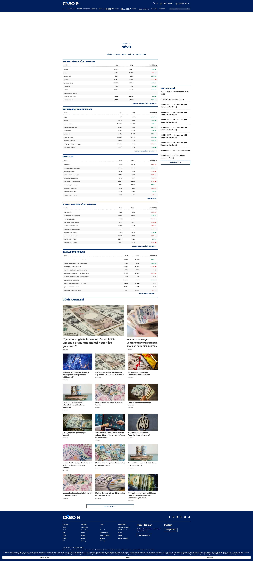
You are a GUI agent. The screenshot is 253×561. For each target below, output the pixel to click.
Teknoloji (102, 541)
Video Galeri (122, 524)
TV (100, 527)
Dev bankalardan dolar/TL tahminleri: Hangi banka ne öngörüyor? (74, 404)
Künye (120, 532)
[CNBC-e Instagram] (177, 517)
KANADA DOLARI (68, 100)
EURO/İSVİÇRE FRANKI (70, 192)
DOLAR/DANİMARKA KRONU (72, 168)
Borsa (101, 9)
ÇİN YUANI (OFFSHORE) (70, 93)
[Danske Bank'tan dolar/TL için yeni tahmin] (110, 392)
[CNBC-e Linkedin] (181, 517)
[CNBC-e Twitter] (173, 517)
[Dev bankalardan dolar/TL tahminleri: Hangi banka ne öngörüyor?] (77, 392)
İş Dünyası (84, 541)
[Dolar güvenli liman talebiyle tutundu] (143, 392)
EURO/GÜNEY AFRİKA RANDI (72, 181)
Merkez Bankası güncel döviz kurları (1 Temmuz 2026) (77, 494)
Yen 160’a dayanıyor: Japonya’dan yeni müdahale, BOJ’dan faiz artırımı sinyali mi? (142, 343)
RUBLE (65, 90)
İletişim (120, 535)
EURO (65, 73)
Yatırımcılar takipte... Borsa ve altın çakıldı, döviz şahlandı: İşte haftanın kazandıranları (110, 435)
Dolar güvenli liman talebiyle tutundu (139, 403)
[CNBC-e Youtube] (185, 517)
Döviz (64, 530)
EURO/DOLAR (67, 165)
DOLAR (66, 69)
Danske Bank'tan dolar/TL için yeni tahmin (109, 403)
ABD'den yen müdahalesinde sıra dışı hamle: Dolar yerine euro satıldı (109, 373)
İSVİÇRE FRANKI (68, 83)
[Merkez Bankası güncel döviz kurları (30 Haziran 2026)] (110, 482)
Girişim (83, 538)
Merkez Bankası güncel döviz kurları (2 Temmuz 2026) (142, 464)
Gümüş (109, 54)
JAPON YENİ (67, 76)
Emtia (138, 54)
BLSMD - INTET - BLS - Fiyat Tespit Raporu (175, 150)
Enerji (83, 535)
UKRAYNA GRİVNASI (69, 141)
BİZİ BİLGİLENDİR (144, 535)
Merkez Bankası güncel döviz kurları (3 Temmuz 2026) (110, 464)
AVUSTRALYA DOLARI (70, 96)
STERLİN (66, 80)
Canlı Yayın (84, 527)
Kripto (131, 54)
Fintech (102, 524)
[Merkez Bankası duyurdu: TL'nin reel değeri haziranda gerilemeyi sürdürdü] (77, 452)
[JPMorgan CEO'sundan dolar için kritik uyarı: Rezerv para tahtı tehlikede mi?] (77, 362)
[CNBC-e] (71, 3)
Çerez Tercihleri (123, 538)
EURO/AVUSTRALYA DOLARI (71, 175)
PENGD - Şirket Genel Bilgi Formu (172, 99)
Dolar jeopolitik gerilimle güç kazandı (74, 434)
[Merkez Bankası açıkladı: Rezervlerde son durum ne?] (143, 362)
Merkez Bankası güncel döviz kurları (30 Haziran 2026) (110, 494)
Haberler (84, 524)
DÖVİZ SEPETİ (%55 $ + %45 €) (72, 144)
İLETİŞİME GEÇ (170, 530)
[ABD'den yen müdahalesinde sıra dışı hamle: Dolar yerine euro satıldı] (110, 362)
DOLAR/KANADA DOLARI (71, 178)
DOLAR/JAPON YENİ (69, 171)
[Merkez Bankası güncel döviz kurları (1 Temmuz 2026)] (77, 482)
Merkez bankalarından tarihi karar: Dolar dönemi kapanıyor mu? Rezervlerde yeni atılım (142, 495)
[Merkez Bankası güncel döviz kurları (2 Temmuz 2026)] (143, 452)
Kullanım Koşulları (123, 527)
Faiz (144, 54)
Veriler (83, 532)
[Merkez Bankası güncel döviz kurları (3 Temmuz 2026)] (110, 452)
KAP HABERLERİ (168, 88)
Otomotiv (102, 530)
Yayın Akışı (84, 530)
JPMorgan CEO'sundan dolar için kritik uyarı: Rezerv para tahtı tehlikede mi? (76, 374)
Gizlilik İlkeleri (122, 530)
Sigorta (154, 9)
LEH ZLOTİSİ (67, 134)
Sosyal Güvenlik (105, 535)
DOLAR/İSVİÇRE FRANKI (70, 185)
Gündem (162, 9)
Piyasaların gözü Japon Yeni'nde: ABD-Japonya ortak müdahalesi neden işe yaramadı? (89, 342)
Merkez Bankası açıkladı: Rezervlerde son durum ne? (139, 373)
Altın (124, 54)
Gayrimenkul (104, 532)
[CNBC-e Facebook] (169, 517)
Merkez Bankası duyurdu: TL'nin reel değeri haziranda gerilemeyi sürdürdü (77, 465)
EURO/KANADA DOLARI (70, 195)
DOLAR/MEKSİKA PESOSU (71, 188)
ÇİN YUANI (67, 86)
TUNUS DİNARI (68, 124)
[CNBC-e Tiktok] (189, 517)
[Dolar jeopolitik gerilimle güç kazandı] (77, 422)
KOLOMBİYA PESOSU (69, 147)
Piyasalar (71, 9)
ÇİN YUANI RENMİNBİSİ (70, 127)
